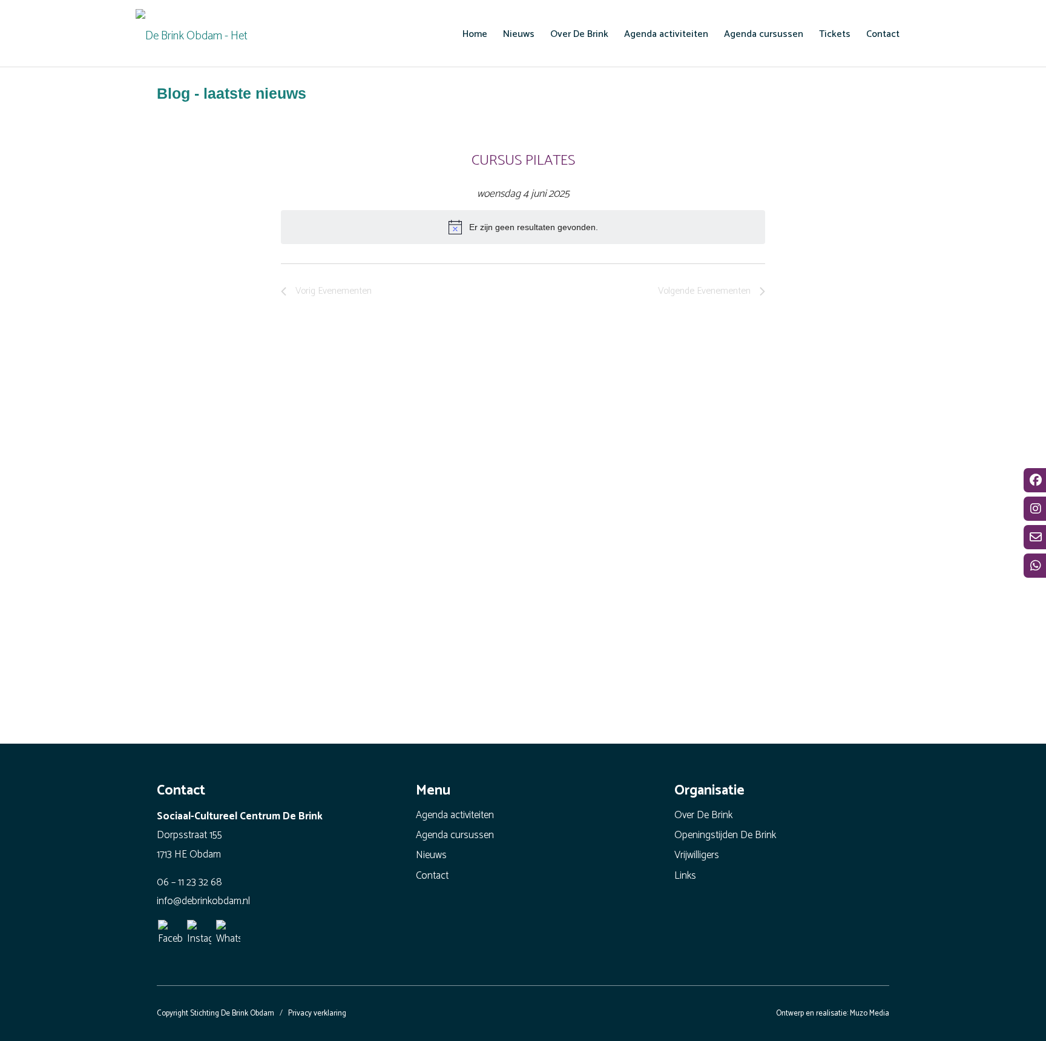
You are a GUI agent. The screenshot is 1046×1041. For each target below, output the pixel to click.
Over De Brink (703, 815)
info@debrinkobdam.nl (203, 901)
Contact (432, 875)
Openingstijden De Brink (725, 835)
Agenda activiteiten (455, 815)
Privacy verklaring (317, 1013)
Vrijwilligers (696, 855)
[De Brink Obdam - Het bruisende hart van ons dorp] (196, 33)
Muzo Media (869, 1013)
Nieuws (431, 855)
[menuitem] (475, 34)
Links (685, 875)
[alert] (523, 227)
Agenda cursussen (455, 835)
